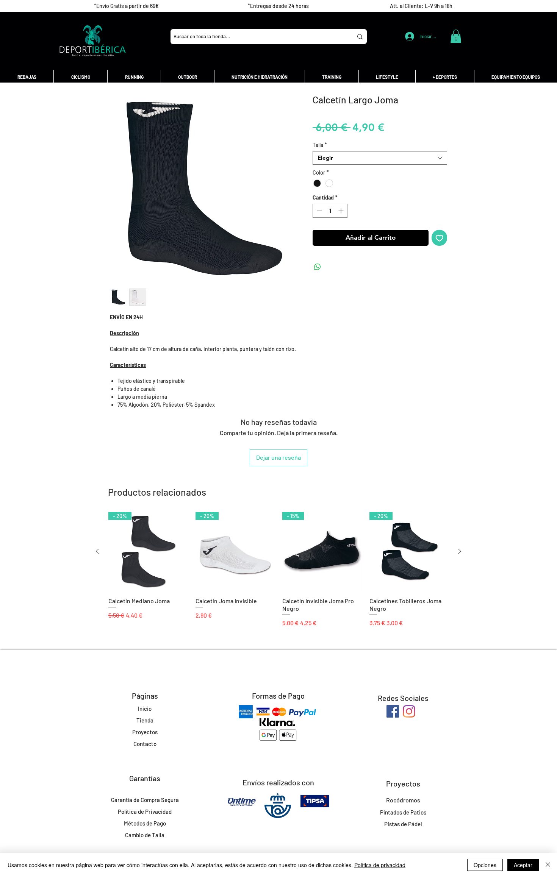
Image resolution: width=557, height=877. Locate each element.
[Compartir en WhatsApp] (317, 267)
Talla (320, 145)
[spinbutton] (330, 210)
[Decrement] (318, 210)
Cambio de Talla (144, 835)
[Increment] (341, 210)
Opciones (485, 865)
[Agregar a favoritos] (439, 238)
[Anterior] (97, 551)
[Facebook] (392, 711)
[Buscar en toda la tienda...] (360, 36)
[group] (278, 573)
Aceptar (523, 865)
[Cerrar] (547, 865)
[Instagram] (409, 711)
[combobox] (380, 158)
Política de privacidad (379, 865)
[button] (456, 36)
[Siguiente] (459, 551)
